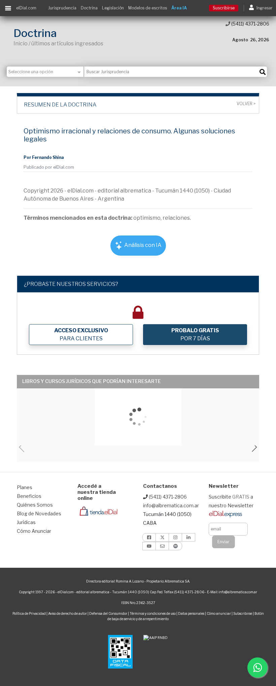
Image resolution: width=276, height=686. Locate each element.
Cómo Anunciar (34, 531)
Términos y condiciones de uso (153, 613)
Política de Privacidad (29, 613)
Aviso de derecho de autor (67, 613)
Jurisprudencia (62, 7)
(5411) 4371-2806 (249, 24)
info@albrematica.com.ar (171, 505)
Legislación (113, 7)
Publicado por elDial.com (49, 167)
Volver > (246, 103)
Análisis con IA (142, 245)
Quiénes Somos (35, 505)
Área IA (179, 7)
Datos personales (191, 613)
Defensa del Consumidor (108, 613)
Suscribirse (224, 7)
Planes (24, 487)
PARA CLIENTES (81, 334)
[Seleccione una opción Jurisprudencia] (45, 72)
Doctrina (89, 7)
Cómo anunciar (219, 613)
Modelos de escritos (147, 7)
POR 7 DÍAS (195, 334)
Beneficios (29, 496)
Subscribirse (243, 613)
